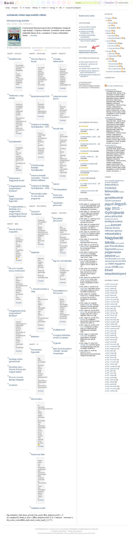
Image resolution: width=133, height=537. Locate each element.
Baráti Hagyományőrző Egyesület (16, 198)
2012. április (110, 355)
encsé (82, 327)
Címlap (7, 8)
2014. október (110, 304)
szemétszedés (111, 259)
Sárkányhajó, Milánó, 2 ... (88, 129)
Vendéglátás (112, 28)
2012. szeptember (112, 346)
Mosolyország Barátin (18, 20)
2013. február (110, 339)
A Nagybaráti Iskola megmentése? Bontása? (17, 188)
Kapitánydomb (109, 219)
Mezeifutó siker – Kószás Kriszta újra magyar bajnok (17, 369)
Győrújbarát (116, 201)
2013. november (111, 322)
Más (60, 8)
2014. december (111, 299)
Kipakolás (35, 252)
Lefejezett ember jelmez (87, 191)
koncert (116, 225)
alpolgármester (119, 180)
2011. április (110, 377)
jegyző (109, 204)
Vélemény (112, 53)
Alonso (86, 295)
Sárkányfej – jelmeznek (58, 204)
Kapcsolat (95, 529)
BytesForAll (74, 533)
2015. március (110, 297)
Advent (56, 184)
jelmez (108, 216)
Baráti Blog (114, 182)
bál (117, 185)
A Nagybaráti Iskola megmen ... (90, 171)
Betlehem (35, 336)
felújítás (121, 192)
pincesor (119, 249)
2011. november (111, 362)
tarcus (82, 312)
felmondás (112, 191)
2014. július (109, 308)
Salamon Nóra (84, 279)
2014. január (110, 317)
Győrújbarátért (15, 141)
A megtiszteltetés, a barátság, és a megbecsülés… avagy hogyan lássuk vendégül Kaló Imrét (18, 211)
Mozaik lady (58, 128)
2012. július (109, 351)
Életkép (35, 8)
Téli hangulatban (60, 189)
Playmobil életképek (115, 38)
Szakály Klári (84, 233)
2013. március (110, 337)
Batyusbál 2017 (111, 117)
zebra (121, 267)
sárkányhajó (110, 261)
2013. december (111, 319)
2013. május (110, 333)
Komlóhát (108, 225)
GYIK (36, 529)
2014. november (111, 302)
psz (81, 270)
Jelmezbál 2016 (111, 145)
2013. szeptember (112, 326)
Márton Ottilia (84, 241)
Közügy (52, 8)
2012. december (111, 344)
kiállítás (119, 221)
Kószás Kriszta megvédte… (15, 230)
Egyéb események (115, 86)
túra (124, 261)
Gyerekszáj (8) (85, 66)
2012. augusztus (111, 348)
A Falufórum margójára (87, 164)
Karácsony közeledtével (58, 196)
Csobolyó (111, 187)
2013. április (110, 335)
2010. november (111, 388)
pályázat (110, 255)
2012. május (110, 353)
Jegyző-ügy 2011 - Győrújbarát (116, 208)
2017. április (110, 288)
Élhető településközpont (115, 272)
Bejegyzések (110, 2)
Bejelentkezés (43, 529)
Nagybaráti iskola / (88, 51)
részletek (33, 35)
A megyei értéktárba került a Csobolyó (61, 336)
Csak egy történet (114, 48)
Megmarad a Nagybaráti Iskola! (16, 179)
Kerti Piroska (84, 254)
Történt (44, 8)
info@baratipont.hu (85, 529)
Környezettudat (113, 64)
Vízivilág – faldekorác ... (87, 156)
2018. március (110, 284)
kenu (116, 219)
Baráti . (10, 3)
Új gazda (57, 343)
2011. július (109, 371)
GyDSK (108, 201)
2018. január (110, 286)
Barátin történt (113, 43)
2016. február (110, 290)
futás (107, 194)
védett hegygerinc (116, 263)
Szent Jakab (121, 259)
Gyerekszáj (112, 46)
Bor (110, 25)
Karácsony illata (38, 454)
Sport (110, 61)
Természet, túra (114, 66)
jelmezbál (117, 216)
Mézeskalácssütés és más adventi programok (39, 196)
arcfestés (108, 182)
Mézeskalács (36, 399)
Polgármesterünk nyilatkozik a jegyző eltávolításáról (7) (89, 71)
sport (118, 256)
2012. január (110, 357)
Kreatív (28, 8)
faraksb (82, 261)
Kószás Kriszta (112, 228)
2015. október (110, 293)
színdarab (66, 48)
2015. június (110, 295)
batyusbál (110, 184)
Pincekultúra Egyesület (36, 351)
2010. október (110, 391)
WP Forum (91, 533)
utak (106, 264)
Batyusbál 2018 (111, 89)
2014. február (110, 315)
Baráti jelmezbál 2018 (40, 96)
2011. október (110, 364)
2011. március (110, 380)
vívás (115, 266)
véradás (108, 267)
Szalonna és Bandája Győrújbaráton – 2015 (40, 187)
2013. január (110, 342)
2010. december (111, 386)
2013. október (110, 324)
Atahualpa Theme (62, 533)
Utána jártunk (113, 56)
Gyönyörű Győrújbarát (73, 8)
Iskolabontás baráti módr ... (89, 144)
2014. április (110, 311)
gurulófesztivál (114, 197)
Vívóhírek (13, 385)
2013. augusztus (111, 328)
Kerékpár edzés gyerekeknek (15, 360)
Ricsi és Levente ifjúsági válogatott (16, 378)
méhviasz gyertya (113, 230)
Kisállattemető (15, 59)
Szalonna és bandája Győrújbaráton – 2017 (40, 125)
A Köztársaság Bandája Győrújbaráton (37, 167)
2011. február (110, 382)
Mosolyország (53, 48)
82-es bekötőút (109, 180)
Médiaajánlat (74, 529)
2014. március (110, 313)
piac (107, 246)
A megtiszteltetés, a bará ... (88, 136)
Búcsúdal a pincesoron (58, 219)
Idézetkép (112, 35)
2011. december (111, 359)
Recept (111, 23)
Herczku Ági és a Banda (88, 27)
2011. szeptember (112, 366)
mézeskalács (113, 233)
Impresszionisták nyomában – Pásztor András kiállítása (40, 177)
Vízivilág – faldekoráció (58, 60)
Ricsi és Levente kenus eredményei (17, 269)
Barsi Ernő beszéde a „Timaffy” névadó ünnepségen (62, 351)
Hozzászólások (123, 2)
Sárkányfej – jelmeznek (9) (88, 64)
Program (15, 8)
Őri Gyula (87, 352)
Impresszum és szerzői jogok (59, 529)
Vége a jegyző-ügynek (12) (89, 62)
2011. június (110, 373)
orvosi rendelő (119, 243)
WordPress (49, 533)
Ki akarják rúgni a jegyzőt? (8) (89, 68)
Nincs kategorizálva (115, 69)
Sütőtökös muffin (38, 508)
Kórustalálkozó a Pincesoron (60, 292)
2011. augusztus (111, 368)
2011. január (110, 384)
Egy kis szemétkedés (62, 261)
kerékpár (110, 221)
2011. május (110, 375)
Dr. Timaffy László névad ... (89, 183)
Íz (21, 8)
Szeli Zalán (83, 288)
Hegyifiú (82, 206)
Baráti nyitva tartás (87, 16)
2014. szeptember (112, 306)
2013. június (110, 331)
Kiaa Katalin (84, 226)
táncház (118, 261)
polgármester (113, 252)
